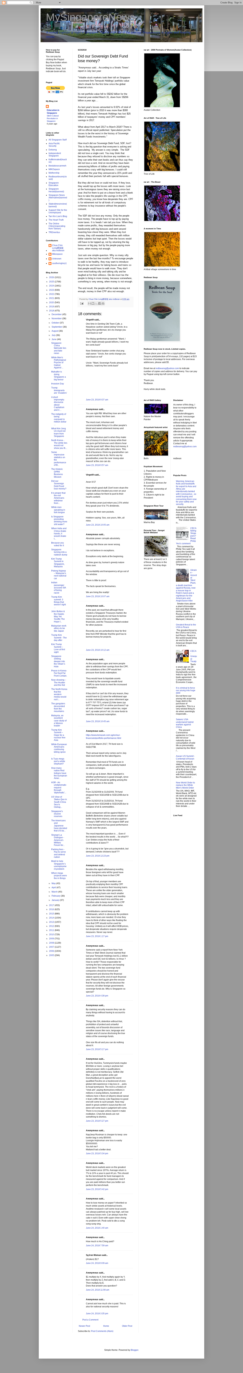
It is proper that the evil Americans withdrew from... (58, 498)
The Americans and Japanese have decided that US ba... (59, 825)
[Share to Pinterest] (103, 303)
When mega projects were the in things (59, 875)
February (56, 896)
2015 (52, 913)
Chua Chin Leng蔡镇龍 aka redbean (58, 248)
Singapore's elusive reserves (57, 814)
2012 (52, 926)
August (55, 331)
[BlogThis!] (93, 303)
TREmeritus (54, 232)
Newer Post (84, 1326)
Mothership (54, 173)
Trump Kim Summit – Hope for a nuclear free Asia (58, 735)
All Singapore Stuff (58, 140)
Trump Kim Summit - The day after (59, 637)
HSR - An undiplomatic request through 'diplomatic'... (58, 787)
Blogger (134, 1350)
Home (106, 1326)
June (54, 339)
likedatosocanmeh (57, 166)
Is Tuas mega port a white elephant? (58, 761)
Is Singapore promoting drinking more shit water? (59, 520)
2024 (52, 285)
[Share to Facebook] (99, 303)
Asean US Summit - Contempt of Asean (185, 757)
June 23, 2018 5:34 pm (97, 1153)
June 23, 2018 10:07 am (97, 596)
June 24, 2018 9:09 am (97, 1263)
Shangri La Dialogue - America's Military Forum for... (58, 840)
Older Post (127, 1326)
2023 (52, 290)
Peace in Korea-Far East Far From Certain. (59, 673)
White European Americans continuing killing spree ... (59, 749)
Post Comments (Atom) (102, 1331)
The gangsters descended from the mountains (58, 707)
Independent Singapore (55, 154)
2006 (52, 951)
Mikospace (57, 254)
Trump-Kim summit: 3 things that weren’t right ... (58, 602)
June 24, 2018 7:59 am (97, 1245)
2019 (52, 306)
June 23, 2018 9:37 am (97, 399)
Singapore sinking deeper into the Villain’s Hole (58, 661)
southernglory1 (59, 263)
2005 (52, 955)
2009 (52, 938)
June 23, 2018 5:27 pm (97, 1121)
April (54, 887)
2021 (52, 298)
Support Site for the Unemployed (58, 211)
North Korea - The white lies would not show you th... (59, 444)
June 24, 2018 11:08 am (97, 1290)
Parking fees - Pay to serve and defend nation (58, 853)
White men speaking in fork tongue (58, 510)
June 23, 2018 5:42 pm (97, 1189)
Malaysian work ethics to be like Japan (58, 628)
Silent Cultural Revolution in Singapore (53, 118)
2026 (52, 277)
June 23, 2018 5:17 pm (97, 1049)
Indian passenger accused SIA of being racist (58, 587)
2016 (52, 909)
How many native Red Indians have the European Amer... (59, 773)
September (57, 327)
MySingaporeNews (90, 17)
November (57, 318)
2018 (52, 310)
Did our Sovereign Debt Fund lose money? (58, 485)
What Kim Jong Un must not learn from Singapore (58, 432)
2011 (52, 930)
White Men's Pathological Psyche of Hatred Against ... (58, 362)
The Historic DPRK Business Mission (57, 473)
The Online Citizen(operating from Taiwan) (57, 226)
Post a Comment (90, 1320)
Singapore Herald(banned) (56, 190)
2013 (52, 922)
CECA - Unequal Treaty (193, 656)
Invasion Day (57, 383)
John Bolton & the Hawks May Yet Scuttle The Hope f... (58, 616)
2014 (52, 918)
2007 (52, 947)
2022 (52, 294)
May (54, 883)
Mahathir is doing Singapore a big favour (58, 375)
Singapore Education (54, 184)
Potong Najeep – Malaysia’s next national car (58, 575)
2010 (52, 934)
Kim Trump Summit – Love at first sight (58, 648)
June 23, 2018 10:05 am (97, 525)
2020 (52, 302)
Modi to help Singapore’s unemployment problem (59, 865)
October (56, 323)
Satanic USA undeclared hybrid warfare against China (185, 723)
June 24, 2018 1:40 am (97, 1228)
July (54, 335)
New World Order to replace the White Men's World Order (185, 785)
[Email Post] (81, 303)
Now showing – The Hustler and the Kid (58, 682)
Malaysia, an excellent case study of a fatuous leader (59, 720)
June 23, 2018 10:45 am (97, 721)
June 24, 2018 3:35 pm (97, 1313)
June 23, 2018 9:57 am (97, 465)
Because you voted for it (57, 544)
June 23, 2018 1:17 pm (97, 936)
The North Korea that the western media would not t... (59, 694)
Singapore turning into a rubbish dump (59, 552)
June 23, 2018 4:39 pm (97, 995)
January (56, 900)
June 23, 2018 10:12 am (97, 650)
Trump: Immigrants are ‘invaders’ (59, 390)
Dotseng (53, 149)
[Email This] (89, 303)
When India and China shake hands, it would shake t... (59, 533)
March (55, 892)
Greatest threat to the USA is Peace (186, 625)
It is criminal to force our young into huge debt (185, 690)
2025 (52, 281)
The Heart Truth (56, 220)
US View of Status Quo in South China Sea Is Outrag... (59, 802)
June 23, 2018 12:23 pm (97, 856)
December (57, 314)
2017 (52, 905)
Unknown (56, 258)
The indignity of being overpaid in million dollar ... (58, 419)
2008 (52, 943)
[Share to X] (96, 303)
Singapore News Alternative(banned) (58, 198)
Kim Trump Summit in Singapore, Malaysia (58, 563)
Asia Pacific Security (54, 144)
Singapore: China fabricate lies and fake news (58, 348)
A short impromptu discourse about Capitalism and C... (57, 403)
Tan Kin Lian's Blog (58, 216)
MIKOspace (54, 169)
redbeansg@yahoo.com (167, 368)
